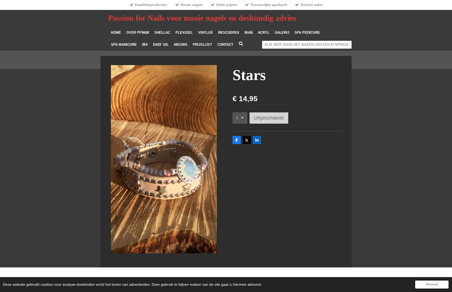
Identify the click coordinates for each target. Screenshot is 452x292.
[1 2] (240, 118)
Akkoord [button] (432, 284)
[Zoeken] (241, 44)
